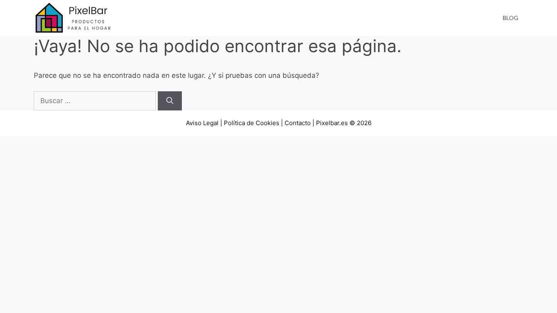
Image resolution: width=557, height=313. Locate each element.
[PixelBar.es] (74, 17)
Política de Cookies (251, 123)
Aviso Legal (202, 123)
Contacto (298, 123)
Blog (510, 17)
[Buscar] (170, 101)
